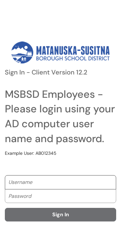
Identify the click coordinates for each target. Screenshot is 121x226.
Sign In (60, 214)
